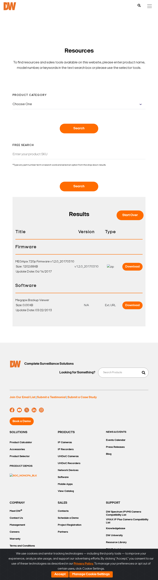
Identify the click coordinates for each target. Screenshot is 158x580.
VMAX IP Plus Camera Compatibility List (127, 521)
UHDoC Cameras (68, 456)
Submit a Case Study (82, 397)
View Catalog (66, 491)
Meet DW (16, 511)
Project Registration (69, 525)
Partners (63, 532)
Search (79, 128)
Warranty (15, 538)
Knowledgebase (115, 528)
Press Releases (115, 447)
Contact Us (16, 518)
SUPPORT (113, 502)
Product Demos (21, 466)
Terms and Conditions (22, 545)
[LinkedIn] (34, 410)
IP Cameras (65, 442)
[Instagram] (41, 410)
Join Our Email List (22, 397)
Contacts (63, 511)
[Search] (139, 5)
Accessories (17, 449)
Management (17, 525)
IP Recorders (66, 449)
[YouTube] (19, 410)
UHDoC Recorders (69, 463)
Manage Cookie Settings (91, 574)
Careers (14, 532)
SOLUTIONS (18, 432)
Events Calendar (115, 440)
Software (63, 477)
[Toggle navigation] (149, 6)
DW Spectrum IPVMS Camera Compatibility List (123, 513)
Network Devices (68, 470)
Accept (60, 574)
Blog (108, 454)
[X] (26, 410)
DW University (114, 535)
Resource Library (116, 542)
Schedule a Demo (68, 518)
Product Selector (20, 456)
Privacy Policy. (84, 563)
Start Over (130, 215)
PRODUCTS (66, 432)
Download (132, 266)
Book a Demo (22, 421)
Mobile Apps (65, 484)
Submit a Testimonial (51, 397)
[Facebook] (12, 410)
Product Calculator (21, 442)
